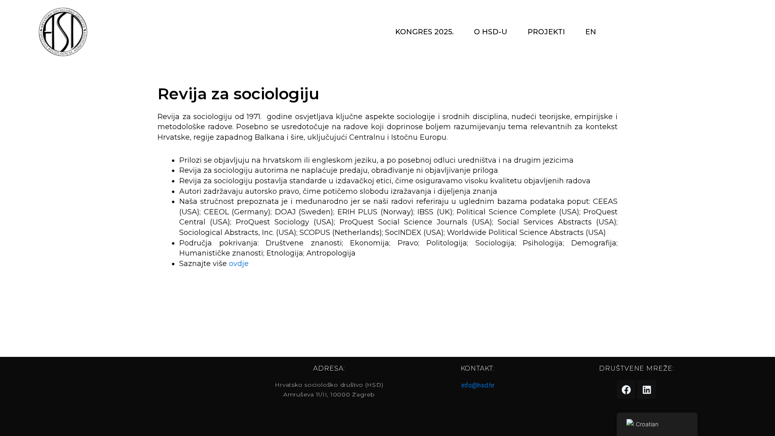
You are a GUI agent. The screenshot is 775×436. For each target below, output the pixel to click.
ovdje (239, 263)
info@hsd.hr (477, 385)
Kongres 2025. (424, 32)
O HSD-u (490, 32)
